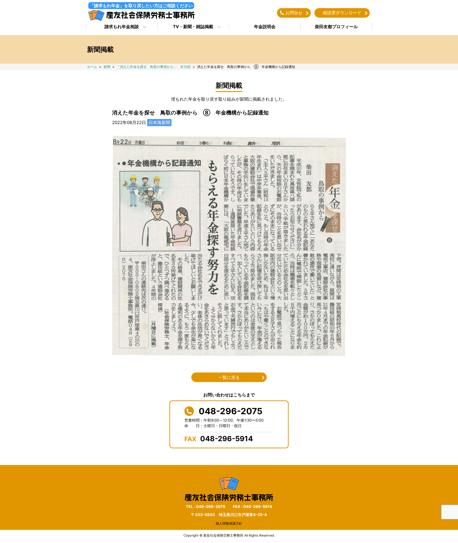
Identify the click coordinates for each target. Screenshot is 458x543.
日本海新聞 (159, 122)
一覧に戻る (229, 377)
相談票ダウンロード (342, 12)
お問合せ (293, 12)
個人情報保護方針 (229, 523)
